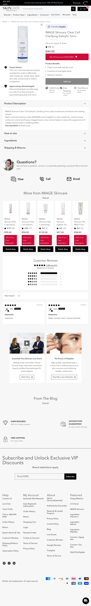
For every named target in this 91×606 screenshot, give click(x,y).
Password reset (29, 532)
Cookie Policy (53, 524)
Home (4, 22)
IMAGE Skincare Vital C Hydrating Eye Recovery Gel (10, 222)
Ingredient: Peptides (75, 530)
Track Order (7, 509)
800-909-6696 (6, 2)
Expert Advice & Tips (11, 532)
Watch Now (25, 377)
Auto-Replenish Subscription (29, 505)
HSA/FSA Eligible (77, 552)
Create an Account (31, 538)
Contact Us (7, 498)
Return (5, 527)
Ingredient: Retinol (75, 523)
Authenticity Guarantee (57, 505)
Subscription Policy (10, 551)
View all (45, 197)
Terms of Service (30, 543)
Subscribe (70, 476)
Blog (49, 529)
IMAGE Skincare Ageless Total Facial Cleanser (62, 222)
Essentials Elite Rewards (33, 498)
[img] (10, 305)
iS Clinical (74, 504)
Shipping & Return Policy (10, 544)
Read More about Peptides (63, 377)
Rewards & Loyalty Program (55, 512)
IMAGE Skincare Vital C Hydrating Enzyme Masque (45, 222)
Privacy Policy (29, 548)
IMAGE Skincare (77, 509)
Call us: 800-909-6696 (9, 515)
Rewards (77, 3)
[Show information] (75, 57)
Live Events (51, 534)
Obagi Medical (76, 498)
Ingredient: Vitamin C (75, 515)
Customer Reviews (10, 538)
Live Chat (6, 504)
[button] (7, 15)
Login (25, 527)
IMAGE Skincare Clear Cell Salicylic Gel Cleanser (28, 222)
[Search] (42, 25)
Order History (8, 522)
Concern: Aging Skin (77, 538)
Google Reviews (54, 545)
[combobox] (49, 9)
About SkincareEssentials (55, 499)
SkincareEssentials (16, 581)
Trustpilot (51, 550)
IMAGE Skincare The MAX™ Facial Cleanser (80, 222)
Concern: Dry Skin (76, 545)
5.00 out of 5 (51, 265)
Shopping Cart (29, 522)
